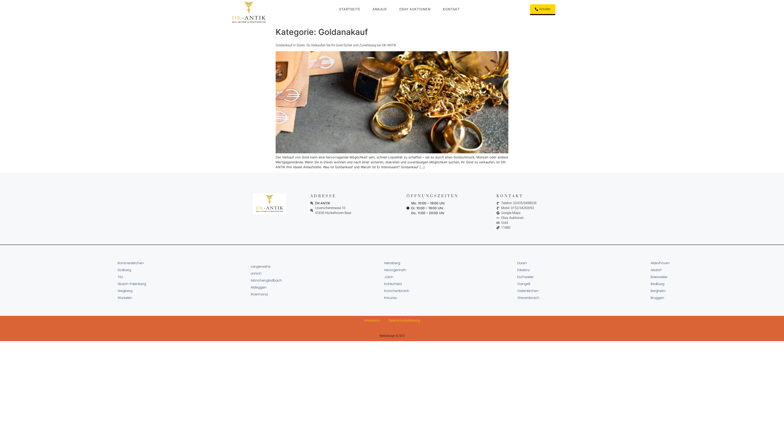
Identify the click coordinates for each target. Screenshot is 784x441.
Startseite (349, 9)
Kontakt (451, 9)
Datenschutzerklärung (404, 320)
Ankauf (380, 9)
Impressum (372, 320)
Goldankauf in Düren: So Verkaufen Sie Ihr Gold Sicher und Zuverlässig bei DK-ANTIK (336, 45)
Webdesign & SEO (392, 336)
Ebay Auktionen (415, 9)
